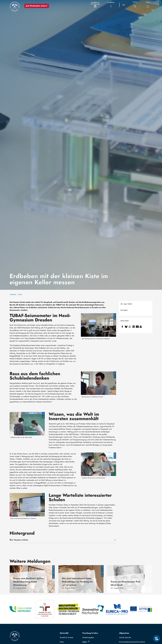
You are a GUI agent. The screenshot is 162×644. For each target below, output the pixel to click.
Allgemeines (124, 633)
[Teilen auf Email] (137, 327)
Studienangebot (88, 637)
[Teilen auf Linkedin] (133, 327)
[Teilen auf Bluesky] (126, 327)
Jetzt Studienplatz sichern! (36, 6)
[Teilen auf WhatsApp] (129, 327)
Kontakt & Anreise (66, 637)
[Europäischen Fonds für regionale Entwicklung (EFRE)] (141, 609)
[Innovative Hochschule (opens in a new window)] (93, 609)
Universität (64, 633)
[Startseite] (15, 6)
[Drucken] (141, 327)
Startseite (13, 294)
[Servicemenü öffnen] (156, 638)
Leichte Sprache (125, 637)
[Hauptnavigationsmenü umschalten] (148, 7)
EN (124, 5)
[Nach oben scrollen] (156, 629)
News (20, 294)
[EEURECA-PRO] (117, 609)
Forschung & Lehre (90, 633)
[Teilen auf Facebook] (122, 327)
